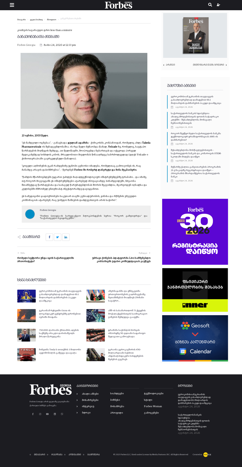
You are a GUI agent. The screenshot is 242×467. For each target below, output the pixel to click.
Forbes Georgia (26, 45)
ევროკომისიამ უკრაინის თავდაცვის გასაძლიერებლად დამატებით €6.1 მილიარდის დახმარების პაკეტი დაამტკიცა (196, 99)
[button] (12, 5)
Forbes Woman (153, 406)
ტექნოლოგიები (153, 393)
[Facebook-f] (33, 414)
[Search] (210, 5)
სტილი (148, 400)
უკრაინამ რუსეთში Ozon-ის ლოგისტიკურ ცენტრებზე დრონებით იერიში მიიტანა (60, 313)
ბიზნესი (115, 400)
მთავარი (21, 20)
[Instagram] (40, 414)
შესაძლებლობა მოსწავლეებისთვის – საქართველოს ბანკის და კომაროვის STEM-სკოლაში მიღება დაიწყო (196, 153)
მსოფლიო (51, 20)
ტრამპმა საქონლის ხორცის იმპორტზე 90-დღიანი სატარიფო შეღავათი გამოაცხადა (127, 333)
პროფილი (116, 413)
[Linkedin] (55, 414)
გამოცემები (151, 413)
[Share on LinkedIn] (65, 237)
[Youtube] (47, 414)
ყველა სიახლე (36, 20)
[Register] (219, 5)
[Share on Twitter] (57, 237)
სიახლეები (117, 393)
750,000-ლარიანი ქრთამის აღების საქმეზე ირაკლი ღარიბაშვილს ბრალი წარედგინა (59, 333)
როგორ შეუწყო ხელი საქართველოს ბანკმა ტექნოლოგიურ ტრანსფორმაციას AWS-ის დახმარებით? (196, 136)
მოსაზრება (117, 406)
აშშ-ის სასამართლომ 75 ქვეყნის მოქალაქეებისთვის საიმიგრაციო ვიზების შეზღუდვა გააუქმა (127, 313)
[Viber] (62, 414)
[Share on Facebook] (49, 237)
